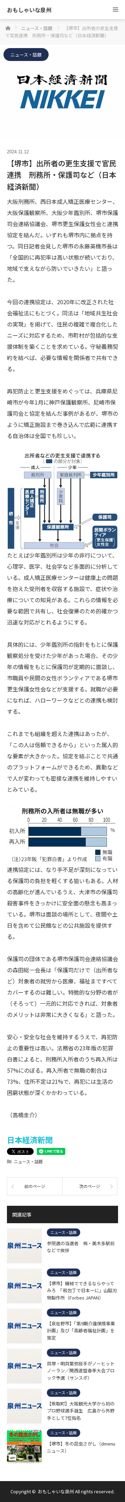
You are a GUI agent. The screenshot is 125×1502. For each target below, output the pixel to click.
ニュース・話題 (26, 54)
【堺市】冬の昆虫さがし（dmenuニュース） (81, 1447)
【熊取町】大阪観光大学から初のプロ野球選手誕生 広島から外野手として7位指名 (81, 1410)
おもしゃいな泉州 (29, 10)
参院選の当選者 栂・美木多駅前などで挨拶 (81, 1247)
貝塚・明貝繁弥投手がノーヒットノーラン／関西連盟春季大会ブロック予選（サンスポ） (81, 1370)
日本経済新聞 (30, 1139)
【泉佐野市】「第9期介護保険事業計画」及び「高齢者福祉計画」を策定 (81, 1330)
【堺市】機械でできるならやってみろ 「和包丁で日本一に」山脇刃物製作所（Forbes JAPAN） (82, 1290)
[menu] (115, 9)
